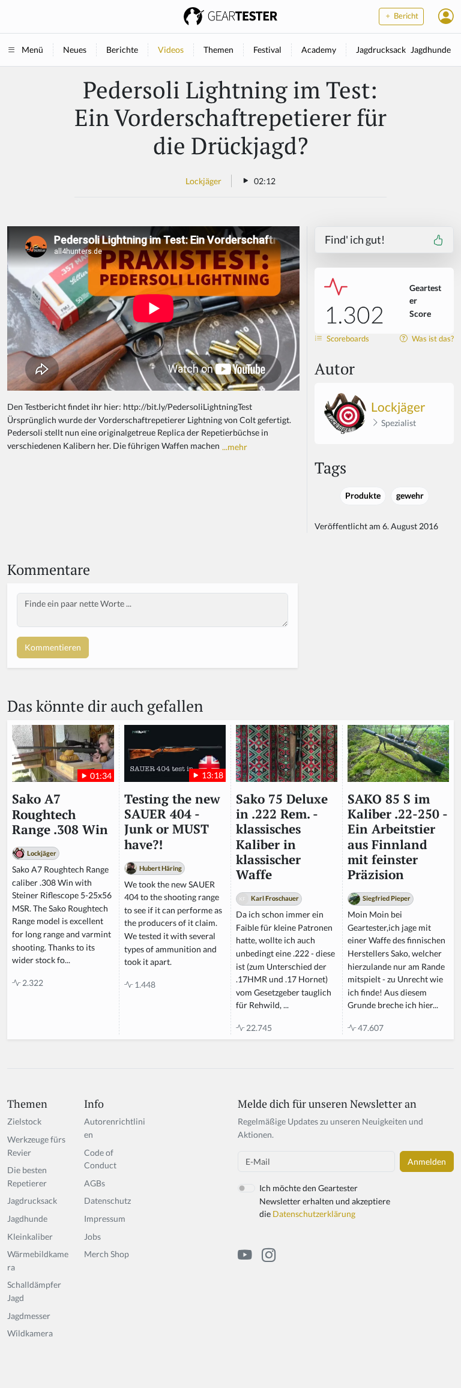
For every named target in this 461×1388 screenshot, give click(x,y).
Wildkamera (30, 1333)
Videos (171, 49)
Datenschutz (107, 1200)
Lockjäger (203, 181)
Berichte (122, 49)
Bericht (405, 15)
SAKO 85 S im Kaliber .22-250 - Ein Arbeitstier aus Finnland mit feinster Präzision (397, 837)
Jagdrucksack (381, 49)
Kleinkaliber (30, 1236)
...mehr (234, 447)
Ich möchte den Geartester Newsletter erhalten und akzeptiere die (324, 1201)
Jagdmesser (28, 1316)
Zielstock (24, 1121)
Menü (32, 49)
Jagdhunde (431, 49)
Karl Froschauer (275, 898)
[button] (446, 16)
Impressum (104, 1218)
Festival (267, 49)
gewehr (410, 495)
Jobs (92, 1236)
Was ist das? (432, 338)
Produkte (363, 495)
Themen (218, 49)
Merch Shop (106, 1254)
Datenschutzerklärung (314, 1214)
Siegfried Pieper (387, 898)
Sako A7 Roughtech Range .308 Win (60, 814)
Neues (74, 49)
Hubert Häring (160, 868)
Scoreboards (347, 338)
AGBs (94, 1183)
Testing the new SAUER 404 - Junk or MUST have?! (172, 822)
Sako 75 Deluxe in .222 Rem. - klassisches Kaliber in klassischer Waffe (282, 837)
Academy (318, 49)
